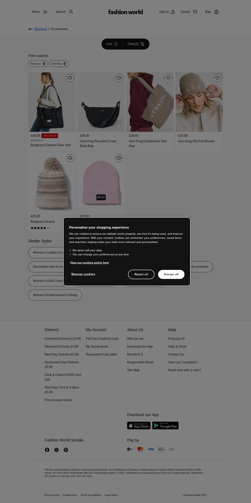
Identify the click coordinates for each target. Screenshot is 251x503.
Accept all (171, 274)
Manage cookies (82, 273)
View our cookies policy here (87, 262)
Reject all (141, 274)
